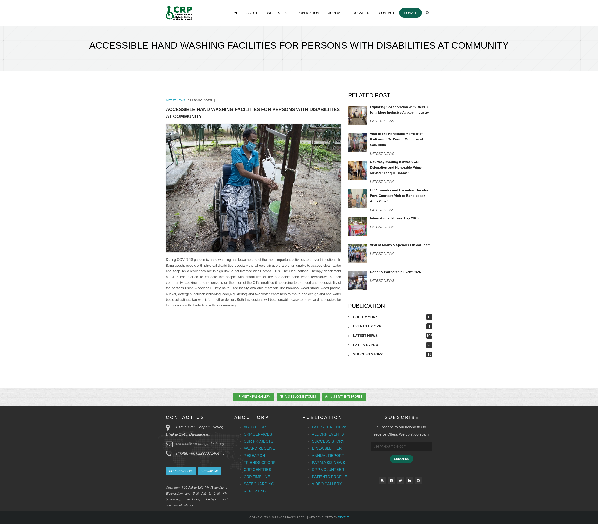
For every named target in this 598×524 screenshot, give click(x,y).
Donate (410, 13)
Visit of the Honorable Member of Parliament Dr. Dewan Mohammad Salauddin (396, 139)
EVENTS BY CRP (367, 326)
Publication (308, 13)
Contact (387, 13)
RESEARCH (254, 456)
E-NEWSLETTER (327, 448)
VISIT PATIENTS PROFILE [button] (345, 396)
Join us (334, 13)
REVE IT (343, 517)
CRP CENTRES (257, 470)
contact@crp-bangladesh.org (200, 444)
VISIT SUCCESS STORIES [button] (300, 396)
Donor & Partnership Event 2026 (395, 272)
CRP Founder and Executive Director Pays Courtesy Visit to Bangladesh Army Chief (399, 195)
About (252, 13)
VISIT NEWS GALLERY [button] (255, 396)
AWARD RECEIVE (259, 448)
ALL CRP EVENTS (328, 434)
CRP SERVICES (258, 434)
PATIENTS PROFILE (369, 345)
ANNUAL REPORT (328, 456)
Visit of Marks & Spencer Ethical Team (400, 245)
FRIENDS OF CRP (260, 463)
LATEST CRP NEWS (330, 427)
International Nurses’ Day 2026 (394, 218)
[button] (181, 471)
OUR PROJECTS (258, 441)
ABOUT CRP (255, 427)
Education (360, 13)
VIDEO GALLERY (327, 484)
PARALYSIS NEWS (328, 463)
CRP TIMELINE (365, 317)
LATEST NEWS (175, 100)
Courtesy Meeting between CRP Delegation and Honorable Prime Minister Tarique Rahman (396, 167)
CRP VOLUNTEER (328, 470)
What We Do (277, 13)
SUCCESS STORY (368, 354)
